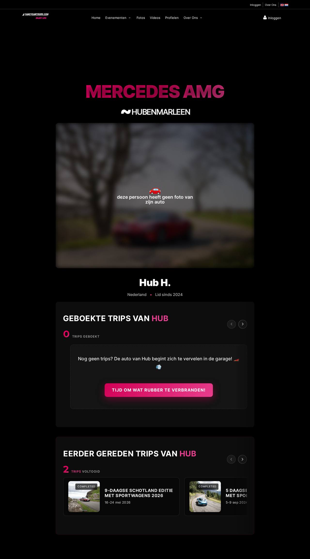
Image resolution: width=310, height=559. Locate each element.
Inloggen (255, 5)
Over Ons (270, 5)
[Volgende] (242, 324)
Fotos (141, 18)
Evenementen (116, 18)
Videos (155, 18)
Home (96, 18)
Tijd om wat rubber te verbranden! (159, 390)
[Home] (35, 15)
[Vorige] (231, 324)
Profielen (172, 18)
